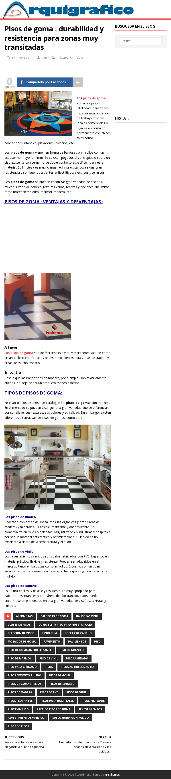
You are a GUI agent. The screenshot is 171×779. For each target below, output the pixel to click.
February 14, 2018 (22, 58)
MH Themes (112, 775)
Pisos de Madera (20, 692)
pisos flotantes (20, 701)
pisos (49, 667)
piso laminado (77, 658)
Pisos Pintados (93, 701)
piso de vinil (48, 658)
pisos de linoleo (62, 684)
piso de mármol (19, 658)
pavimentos (77, 641)
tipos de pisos (18, 726)
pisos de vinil (76, 692)
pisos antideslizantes (77, 667)
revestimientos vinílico (26, 718)
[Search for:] (141, 41)
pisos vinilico (18, 709)
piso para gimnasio (22, 667)
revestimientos (90, 709)
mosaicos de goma (22, 641)
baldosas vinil (87, 616)
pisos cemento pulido (24, 675)
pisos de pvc (49, 692)
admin (45, 58)
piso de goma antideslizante (30, 650)
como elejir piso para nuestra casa (65, 624)
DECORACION (65, 58)
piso (97, 641)
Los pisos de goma (18, 353)
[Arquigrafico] (67, 16)
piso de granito (72, 650)
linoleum (49, 633)
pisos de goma (94, 98)
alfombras (24, 616)
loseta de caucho (78, 633)
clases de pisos (19, 624)
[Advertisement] (41, 240)
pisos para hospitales (57, 701)
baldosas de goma (54, 616)
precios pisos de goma (53, 709)
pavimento (52, 641)
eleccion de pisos (21, 633)
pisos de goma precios (24, 684)
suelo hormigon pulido (70, 718)
